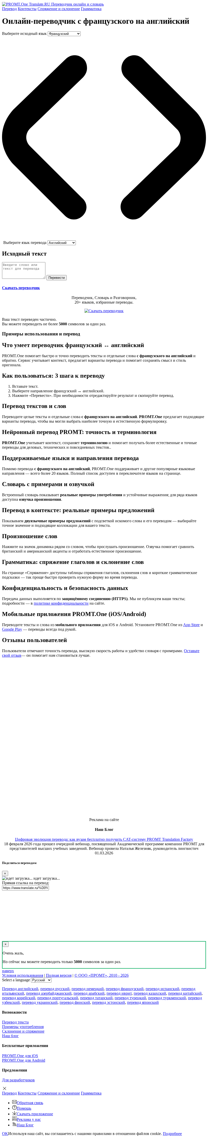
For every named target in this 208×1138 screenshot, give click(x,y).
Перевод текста (15, 1022)
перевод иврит (119, 993)
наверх (8, 971)
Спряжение (59, 9)
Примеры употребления (23, 1027)
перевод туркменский (167, 998)
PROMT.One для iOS (20, 1056)
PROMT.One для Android (23, 1060)
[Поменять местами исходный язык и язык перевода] (104, 238)
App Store (191, 625)
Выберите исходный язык (24, 33)
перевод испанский (162, 989)
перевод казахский (150, 993)
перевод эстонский (108, 1002)
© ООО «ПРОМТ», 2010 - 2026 (101, 975)
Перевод (9, 9)
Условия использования (22, 975)
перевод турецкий (130, 998)
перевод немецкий (88, 989)
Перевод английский (20, 989)
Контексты (27, 9)
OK (5, 1133)
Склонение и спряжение (23, 1031)
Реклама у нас (29, 1119)
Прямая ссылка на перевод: (25, 883)
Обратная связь (30, 1103)
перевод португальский (57, 998)
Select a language (16, 980)
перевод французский (125, 989)
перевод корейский (18, 998)
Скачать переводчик (21, 288)
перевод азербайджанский (49, 993)
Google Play (12, 629)
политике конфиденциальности (61, 603)
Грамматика (91, 9)
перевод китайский (185, 993)
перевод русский (55, 989)
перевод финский (75, 1002)
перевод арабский (89, 993)
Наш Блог (25, 1125)
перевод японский (143, 1002)
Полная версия (59, 975)
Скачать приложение (35, 1114)
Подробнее (172, 1133)
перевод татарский (96, 998)
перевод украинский (40, 1002)
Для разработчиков (18, 1080)
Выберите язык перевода (24, 242)
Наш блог (10, 1036)
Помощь (24, 1108)
